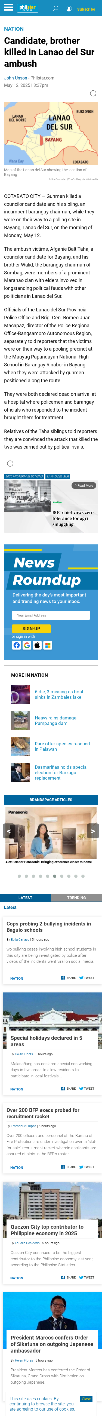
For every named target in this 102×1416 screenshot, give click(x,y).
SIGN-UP (31, 628)
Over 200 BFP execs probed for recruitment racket (43, 1113)
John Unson (15, 78)
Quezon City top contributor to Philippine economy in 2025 (47, 1230)
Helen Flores (24, 1054)
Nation (14, 29)
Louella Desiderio (27, 1243)
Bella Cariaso (20, 940)
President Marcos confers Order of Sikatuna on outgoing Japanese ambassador (52, 1344)
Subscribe (86, 9)
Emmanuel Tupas (23, 1126)
